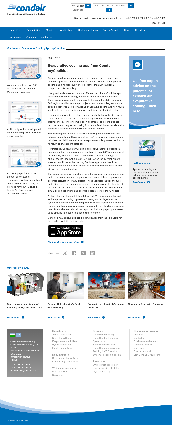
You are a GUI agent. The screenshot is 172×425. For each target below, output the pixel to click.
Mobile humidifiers (62, 348)
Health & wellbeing (88, 30)
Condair (26, 7)
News (127, 30)
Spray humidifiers (61, 338)
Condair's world (111, 30)
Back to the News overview (63, 242)
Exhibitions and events (146, 341)
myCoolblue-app (101, 371)
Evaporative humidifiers (64, 341)
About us (31, 37)
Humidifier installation (104, 344)
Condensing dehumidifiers (66, 361)
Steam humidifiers (61, 334)
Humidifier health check (105, 338)
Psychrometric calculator (106, 368)
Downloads (15, 37)
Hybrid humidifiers (61, 344)
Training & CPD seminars (106, 351)
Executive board (142, 351)
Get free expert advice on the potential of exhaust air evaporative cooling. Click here (145, 96)
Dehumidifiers (34, 30)
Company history (143, 344)
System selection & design (107, 354)
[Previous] (9, 288)
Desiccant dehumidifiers (65, 358)
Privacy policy (59, 371)
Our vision (139, 348)
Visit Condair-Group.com (147, 354)
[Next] (162, 288)
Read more (139, 182)
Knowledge (141, 30)
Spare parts (99, 341)
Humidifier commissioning (106, 348)
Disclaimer (57, 375)
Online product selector (105, 364)
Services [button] (50, 30)
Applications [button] (66, 30)
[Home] (8, 48)
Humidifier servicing (103, 334)
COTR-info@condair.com (24, 370)
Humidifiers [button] (16, 30)
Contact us (46, 37)
